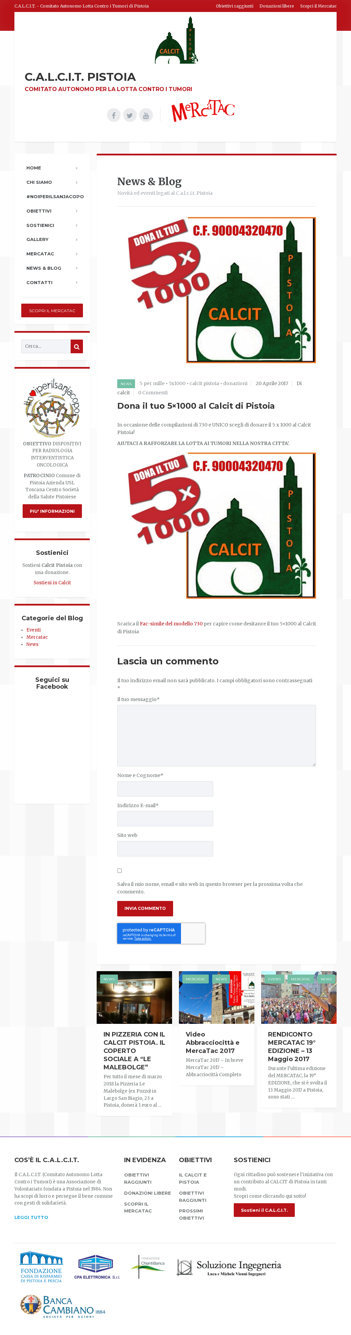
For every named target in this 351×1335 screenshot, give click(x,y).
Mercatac (195, 979)
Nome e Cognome (140, 775)
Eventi (274, 979)
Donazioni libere (276, 6)
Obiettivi (38, 211)
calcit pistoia (204, 383)
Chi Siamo (39, 182)
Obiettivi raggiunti (234, 6)
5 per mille (152, 383)
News (126, 384)
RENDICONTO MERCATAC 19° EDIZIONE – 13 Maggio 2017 (292, 1047)
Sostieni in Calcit (52, 583)
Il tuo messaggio (138, 699)
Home (33, 167)
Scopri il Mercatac (318, 6)
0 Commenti (153, 393)
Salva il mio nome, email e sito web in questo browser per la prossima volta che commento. (210, 888)
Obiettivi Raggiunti (192, 1196)
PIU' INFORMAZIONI (52, 511)
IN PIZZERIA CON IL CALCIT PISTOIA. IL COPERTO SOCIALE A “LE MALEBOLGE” (134, 1051)
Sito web (127, 835)
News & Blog (43, 268)
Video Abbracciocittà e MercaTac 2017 (213, 1043)
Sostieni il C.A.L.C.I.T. (264, 1210)
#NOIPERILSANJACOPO (54, 196)
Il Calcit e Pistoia (193, 1178)
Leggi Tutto (31, 1217)
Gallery (37, 239)
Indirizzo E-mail (138, 805)
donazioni (235, 383)
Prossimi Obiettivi (191, 1214)
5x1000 (177, 383)
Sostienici (40, 225)
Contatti (39, 282)
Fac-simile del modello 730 (171, 624)
